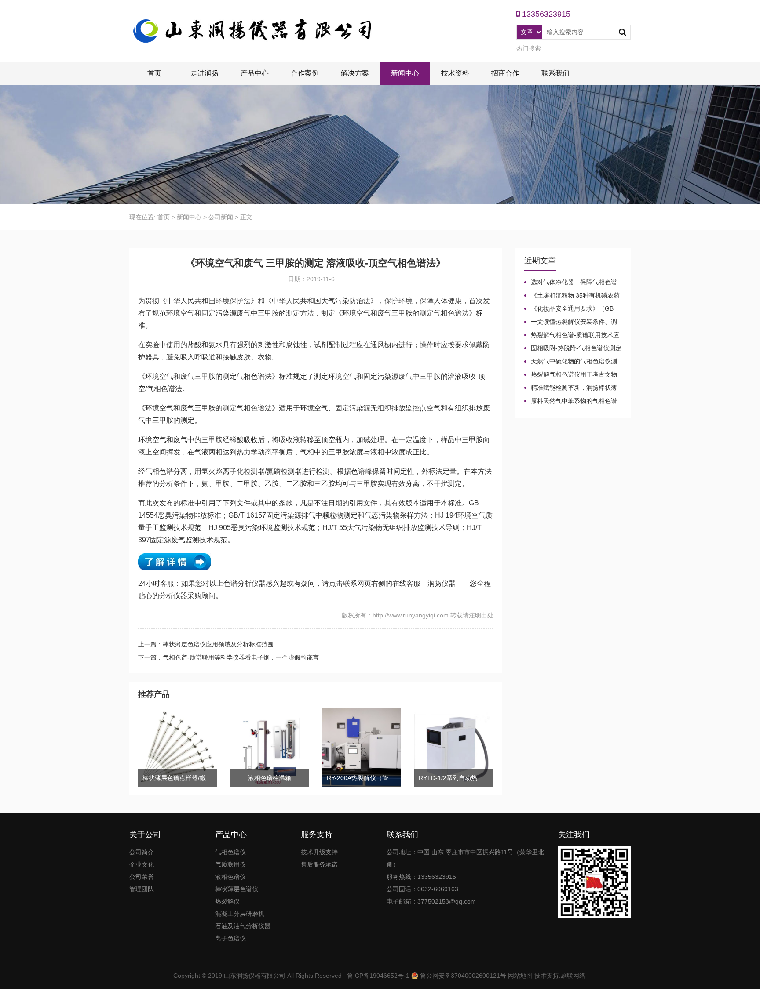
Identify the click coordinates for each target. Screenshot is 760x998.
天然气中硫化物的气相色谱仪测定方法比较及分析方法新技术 (570, 362)
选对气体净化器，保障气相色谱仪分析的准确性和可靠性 (570, 283)
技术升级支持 (319, 852)
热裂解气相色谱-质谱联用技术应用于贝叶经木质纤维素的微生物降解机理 (571, 335)
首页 (154, 73)
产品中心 (255, 73)
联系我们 (555, 73)
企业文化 (141, 864)
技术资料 (455, 73)
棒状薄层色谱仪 (236, 889)
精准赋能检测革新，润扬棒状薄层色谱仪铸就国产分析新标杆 (570, 388)
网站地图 (520, 975)
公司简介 (141, 852)
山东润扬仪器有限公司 (254, 975)
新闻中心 (405, 73)
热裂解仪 (227, 901)
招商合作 (505, 73)
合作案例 (305, 73)
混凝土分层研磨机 (239, 913)
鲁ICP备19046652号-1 (378, 975)
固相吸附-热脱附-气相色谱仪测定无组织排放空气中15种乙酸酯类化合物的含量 (572, 348)
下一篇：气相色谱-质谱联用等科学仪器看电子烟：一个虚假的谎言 (228, 657)
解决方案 (355, 73)
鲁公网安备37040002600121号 (462, 975)
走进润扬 (204, 73)
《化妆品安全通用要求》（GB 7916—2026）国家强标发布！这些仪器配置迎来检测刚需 (572, 309)
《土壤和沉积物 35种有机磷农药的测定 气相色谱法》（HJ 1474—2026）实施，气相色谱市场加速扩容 (572, 296)
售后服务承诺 (319, 864)
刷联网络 (573, 975)
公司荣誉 (141, 876)
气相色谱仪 (230, 852)
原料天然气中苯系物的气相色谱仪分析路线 (570, 401)
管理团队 (141, 889)
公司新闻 (220, 217)
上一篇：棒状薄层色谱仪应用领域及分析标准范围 (206, 644)
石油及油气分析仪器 (242, 925)
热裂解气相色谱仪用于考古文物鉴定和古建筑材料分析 (570, 375)
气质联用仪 (230, 864)
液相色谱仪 (230, 876)
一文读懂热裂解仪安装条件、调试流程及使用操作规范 (570, 322)
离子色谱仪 (230, 938)
